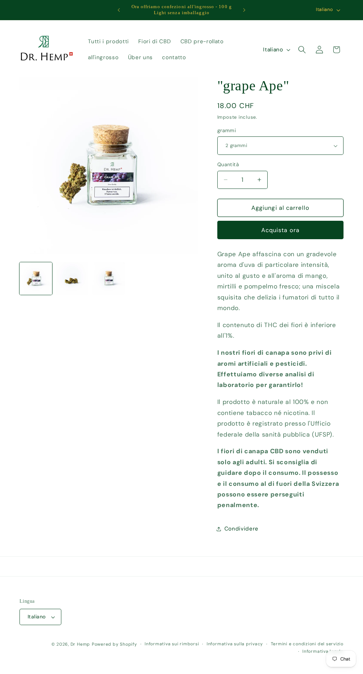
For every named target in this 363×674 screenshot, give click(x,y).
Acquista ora (280, 230)
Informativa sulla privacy (235, 644)
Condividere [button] (241, 528)
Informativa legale (323, 651)
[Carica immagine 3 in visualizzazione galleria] (108, 278)
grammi (226, 130)
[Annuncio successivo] (244, 9)
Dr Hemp (80, 644)
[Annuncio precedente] (119, 9)
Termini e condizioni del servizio (307, 644)
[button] (302, 49)
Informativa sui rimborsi (172, 644)
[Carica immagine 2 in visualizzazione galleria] (72, 278)
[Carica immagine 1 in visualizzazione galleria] (35, 278)
